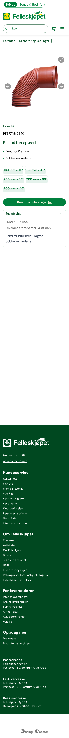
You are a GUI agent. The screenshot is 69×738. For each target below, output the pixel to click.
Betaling (8, 493)
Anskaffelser (10, 611)
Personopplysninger (15, 513)
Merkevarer (10, 638)
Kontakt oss (10, 478)
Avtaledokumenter (14, 616)
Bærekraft (9, 555)
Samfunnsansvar (13, 606)
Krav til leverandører (15, 601)
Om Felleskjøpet (13, 550)
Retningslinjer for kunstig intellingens (25, 575)
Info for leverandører (15, 596)
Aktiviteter (9, 545)
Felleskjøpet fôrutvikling (17, 580)
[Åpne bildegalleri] (61, 60)
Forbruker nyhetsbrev (16, 643)
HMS (6, 565)
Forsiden (9, 41)
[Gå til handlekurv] (54, 28)
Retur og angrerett (14, 498)
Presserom (9, 540)
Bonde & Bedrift (30, 4)
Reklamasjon (10, 503)
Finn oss (8, 483)
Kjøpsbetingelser (13, 508)
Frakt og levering (13, 488)
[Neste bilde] (61, 86)
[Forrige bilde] (7, 86)
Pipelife (8, 126)
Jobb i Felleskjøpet (14, 560)
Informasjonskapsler (15, 523)
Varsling (8, 621)
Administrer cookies (15, 461)
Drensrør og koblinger (34, 41)
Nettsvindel (10, 518)
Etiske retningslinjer (15, 570)
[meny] (62, 28)
